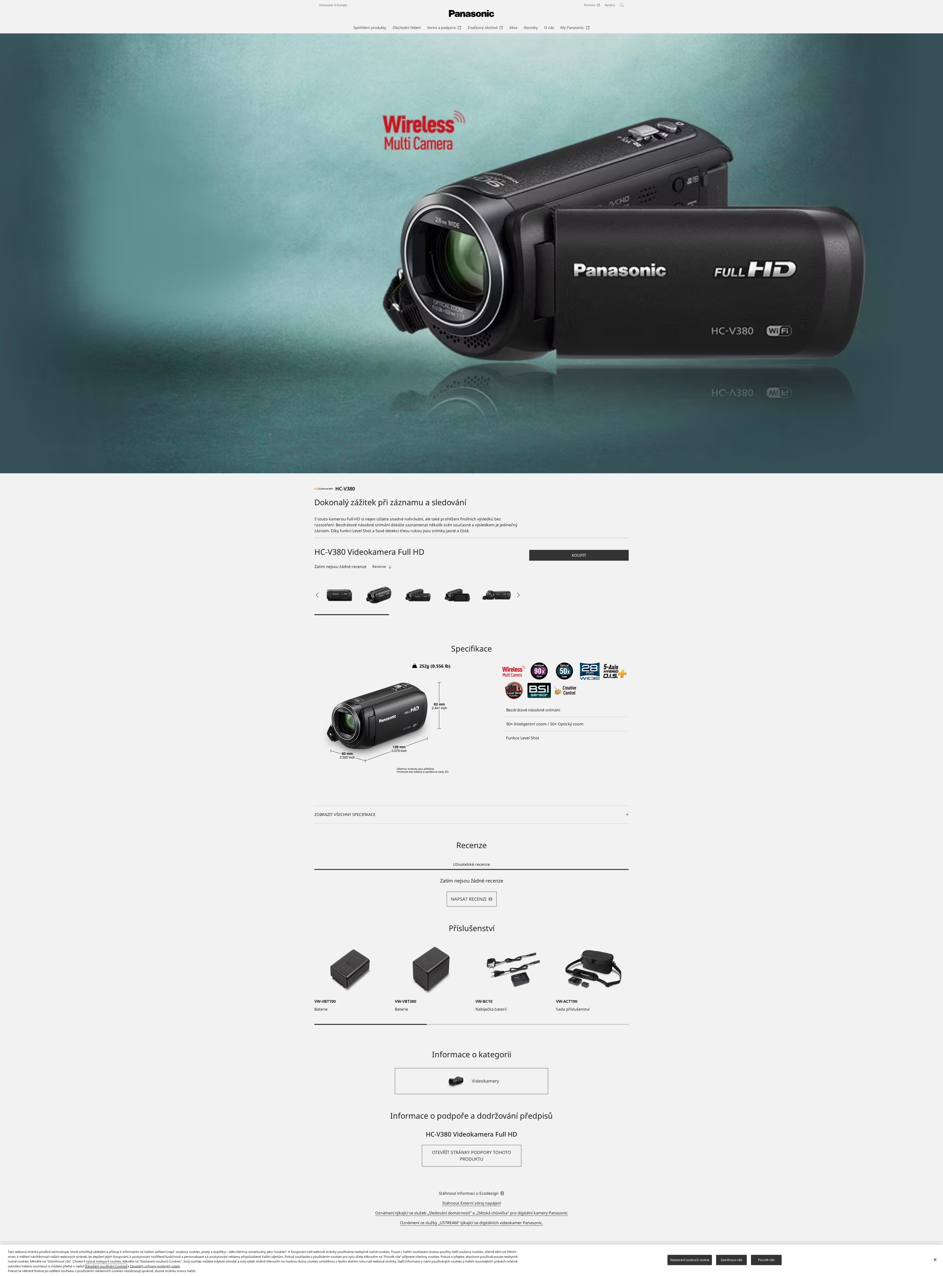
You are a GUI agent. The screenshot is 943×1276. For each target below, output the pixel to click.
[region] (471, 1260)
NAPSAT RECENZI (468, 899)
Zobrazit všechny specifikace (344, 814)
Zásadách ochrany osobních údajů (155, 1266)
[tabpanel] (471, 892)
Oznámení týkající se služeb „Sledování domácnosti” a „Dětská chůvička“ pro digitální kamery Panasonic (471, 1213)
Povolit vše (766, 1260)
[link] (471, 1193)
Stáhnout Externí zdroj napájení (471, 1203)
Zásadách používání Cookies (106, 1266)
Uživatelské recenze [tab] (471, 864)
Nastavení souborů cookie (689, 1260)
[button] (339, 595)
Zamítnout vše (731, 1260)
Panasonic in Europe (333, 5)
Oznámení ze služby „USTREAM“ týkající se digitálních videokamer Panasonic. (471, 1222)
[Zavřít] (935, 1259)
